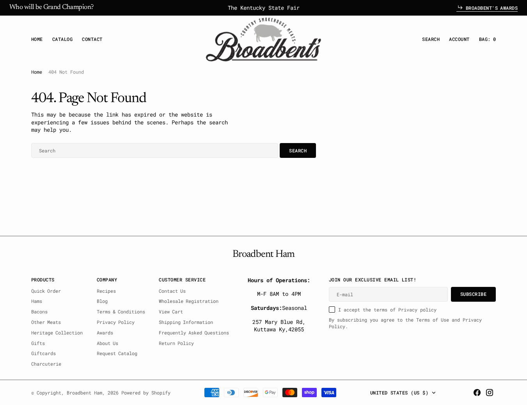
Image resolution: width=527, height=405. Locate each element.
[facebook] (477, 392)
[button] (459, 39)
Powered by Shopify (145, 392)
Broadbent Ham (84, 392)
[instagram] (489, 392)
